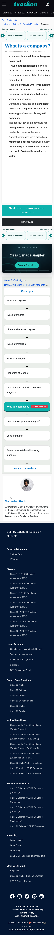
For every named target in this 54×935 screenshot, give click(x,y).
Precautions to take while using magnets (23, 452)
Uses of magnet (15, 435)
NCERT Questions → (27, 468)
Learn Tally (15, 851)
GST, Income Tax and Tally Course (26, 649)
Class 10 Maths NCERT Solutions (26, 763)
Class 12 (7, 12)
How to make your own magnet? (23, 421)
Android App (16, 554)
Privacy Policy (36, 909)
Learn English (16, 840)
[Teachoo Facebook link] (12, 896)
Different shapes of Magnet (21, 329)
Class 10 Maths (17, 685)
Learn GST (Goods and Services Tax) (27, 856)
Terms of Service (19, 909)
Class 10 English (18, 695)
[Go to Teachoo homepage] (25, 4)
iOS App (14, 559)
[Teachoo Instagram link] (20, 896)
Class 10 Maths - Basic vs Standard (26, 876)
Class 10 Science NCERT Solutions (27, 826)
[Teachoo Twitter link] (27, 896)
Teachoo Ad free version (21, 654)
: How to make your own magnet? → (27, 210)
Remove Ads (27, 222)
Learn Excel (15, 845)
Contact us (32, 906)
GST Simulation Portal (20, 670)
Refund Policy (27, 913)
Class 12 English (18, 711)
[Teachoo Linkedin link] (41, 896)
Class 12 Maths (17, 706)
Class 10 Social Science (21, 701)
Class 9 (44, 12)
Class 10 (32, 12)
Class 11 (20, 12)
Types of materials (16, 344)
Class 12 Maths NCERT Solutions (26, 773)
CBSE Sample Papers (20, 881)
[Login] (48, 4)
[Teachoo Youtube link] (34, 896)
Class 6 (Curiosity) (10, 20)
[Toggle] (5, 4)
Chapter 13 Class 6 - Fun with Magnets (21, 24)
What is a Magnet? (16, 300)
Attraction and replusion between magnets (24, 390)
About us (20, 906)
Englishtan (15, 871)
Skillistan (14, 665)
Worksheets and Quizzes (21, 659)
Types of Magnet (15, 315)
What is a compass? (26, 406)
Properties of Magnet (17, 373)
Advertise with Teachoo (27, 916)
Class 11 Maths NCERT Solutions (26, 768)
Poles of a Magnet (16, 358)
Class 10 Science (18, 690)
